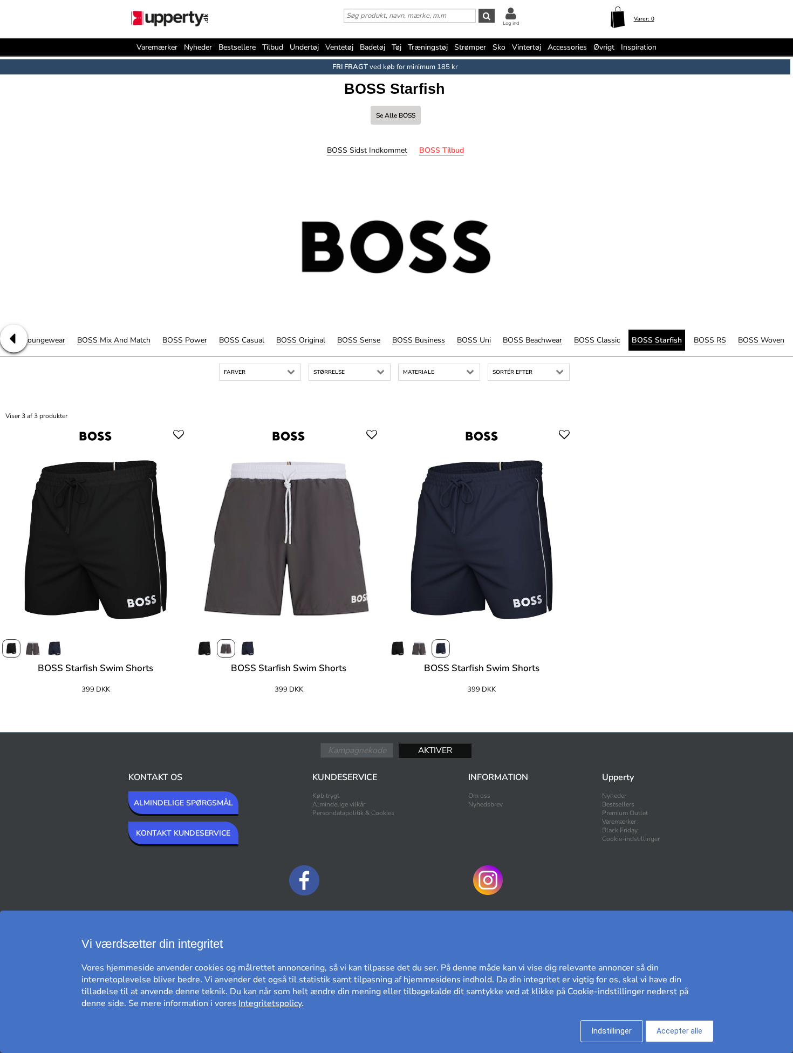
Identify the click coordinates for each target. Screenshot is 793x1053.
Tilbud (272, 47)
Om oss (479, 795)
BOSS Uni (474, 340)
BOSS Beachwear (532, 340)
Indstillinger (612, 1031)
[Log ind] (510, 13)
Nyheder (198, 47)
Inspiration (639, 47)
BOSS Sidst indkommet (367, 150)
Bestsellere (237, 47)
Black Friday (620, 830)
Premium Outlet (625, 813)
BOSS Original (300, 340)
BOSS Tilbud (441, 150)
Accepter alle (679, 1031)
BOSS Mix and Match (114, 340)
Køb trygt (325, 795)
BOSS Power (184, 340)
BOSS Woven (761, 340)
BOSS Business (418, 340)
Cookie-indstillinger (631, 839)
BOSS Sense (358, 340)
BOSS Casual (241, 340)
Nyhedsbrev (485, 804)
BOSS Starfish (657, 340)
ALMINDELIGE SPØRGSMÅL (183, 803)
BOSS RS (710, 340)
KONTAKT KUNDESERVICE (183, 833)
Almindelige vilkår (338, 804)
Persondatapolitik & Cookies (353, 813)
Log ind (511, 23)
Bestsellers (618, 804)
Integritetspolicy (270, 1003)
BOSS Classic (597, 340)
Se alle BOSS (395, 115)
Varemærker (156, 47)
